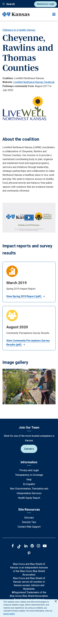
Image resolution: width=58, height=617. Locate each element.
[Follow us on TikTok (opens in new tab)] (19, 547)
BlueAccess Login (45, 4)
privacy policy (9, 614)
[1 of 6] (23, 403)
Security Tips (29, 522)
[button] (29, 218)
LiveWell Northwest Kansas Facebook (34, 82)
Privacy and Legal (29, 470)
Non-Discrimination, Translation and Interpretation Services (29, 491)
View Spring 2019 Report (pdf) (24, 296)
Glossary (29, 517)
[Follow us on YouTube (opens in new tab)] (45, 546)
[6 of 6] (34, 403)
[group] (29, 388)
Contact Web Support (29, 526)
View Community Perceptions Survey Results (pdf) (28, 342)
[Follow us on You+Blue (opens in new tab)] (32, 546)
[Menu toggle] (54, 14)
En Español (29, 484)
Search (10, 4)
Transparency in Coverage (29, 474)
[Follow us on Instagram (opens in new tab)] (38, 546)
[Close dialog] (55, 600)
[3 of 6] (28, 403)
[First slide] (54, 388)
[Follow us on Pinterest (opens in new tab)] (29, 553)
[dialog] (29, 608)
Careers (29, 448)
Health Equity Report (29, 497)
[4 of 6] (30, 403)
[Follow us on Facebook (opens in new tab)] (13, 546)
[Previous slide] (4, 388)
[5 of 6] (32, 403)
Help (29, 479)
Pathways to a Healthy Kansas (18, 30)
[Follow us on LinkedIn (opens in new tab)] (26, 546)
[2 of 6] (26, 403)
